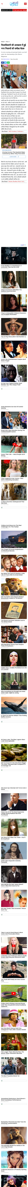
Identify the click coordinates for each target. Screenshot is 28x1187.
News (7, 41)
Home (2, 41)
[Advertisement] (14, 26)
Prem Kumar (6, 59)
